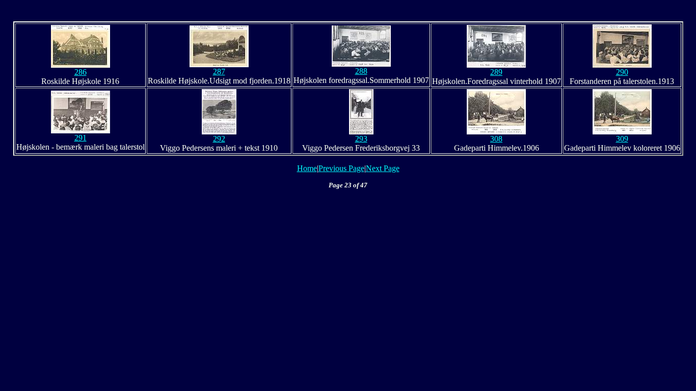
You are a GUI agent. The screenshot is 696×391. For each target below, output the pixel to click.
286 (80, 72)
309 (622, 138)
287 (219, 71)
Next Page (382, 168)
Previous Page (341, 168)
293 (361, 138)
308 (496, 138)
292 (219, 138)
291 (80, 137)
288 (361, 71)
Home (307, 168)
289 (496, 72)
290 (622, 72)
